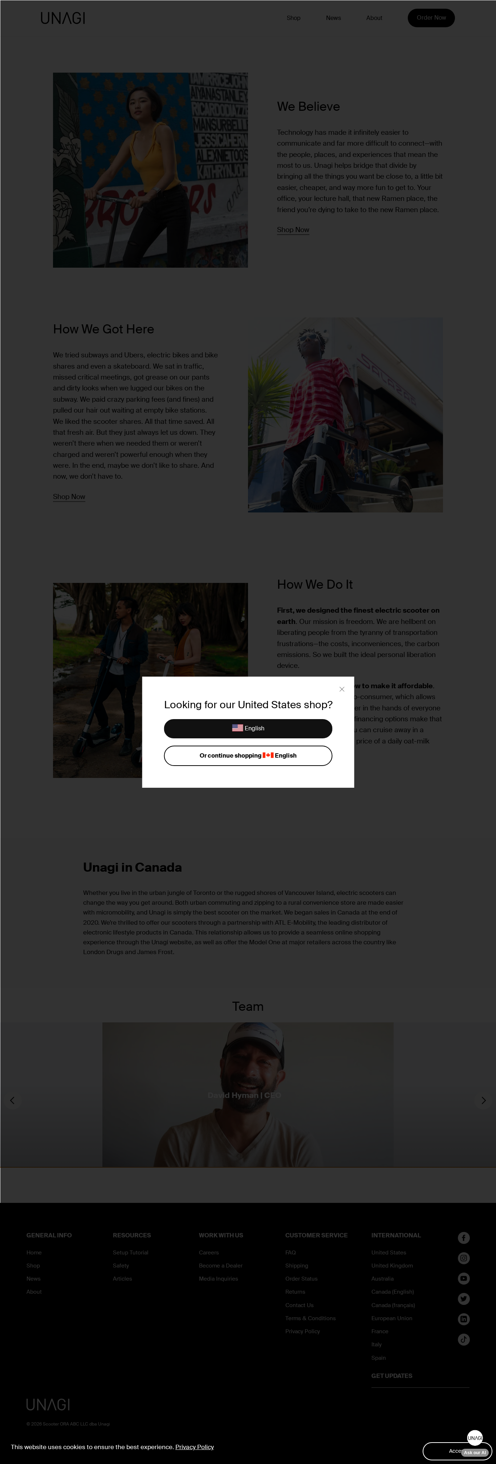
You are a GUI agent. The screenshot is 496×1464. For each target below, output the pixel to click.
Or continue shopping (248, 755)
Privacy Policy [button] (194, 1447)
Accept (457, 1451)
